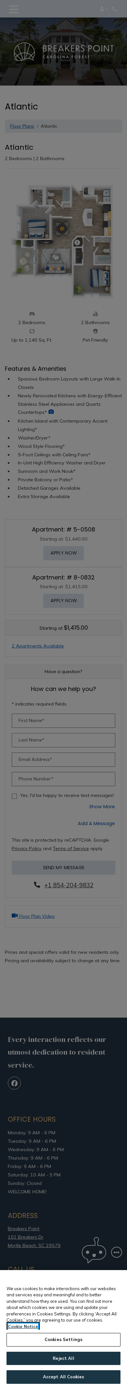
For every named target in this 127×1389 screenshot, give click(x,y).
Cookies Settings (63, 1339)
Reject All (63, 1358)
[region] (63, 1329)
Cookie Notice (23, 1326)
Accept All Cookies (63, 1376)
